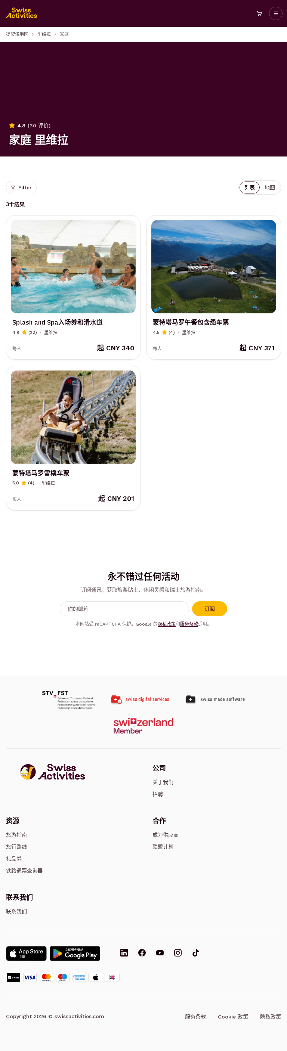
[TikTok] (196, 953)
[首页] (21, 13)
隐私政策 (167, 624)
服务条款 (189, 624)
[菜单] (276, 13)
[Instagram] (178, 953)
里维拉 (44, 34)
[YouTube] (160, 953)
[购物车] (259, 13)
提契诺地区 (17, 34)
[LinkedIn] (124, 953)
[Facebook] (142, 953)
